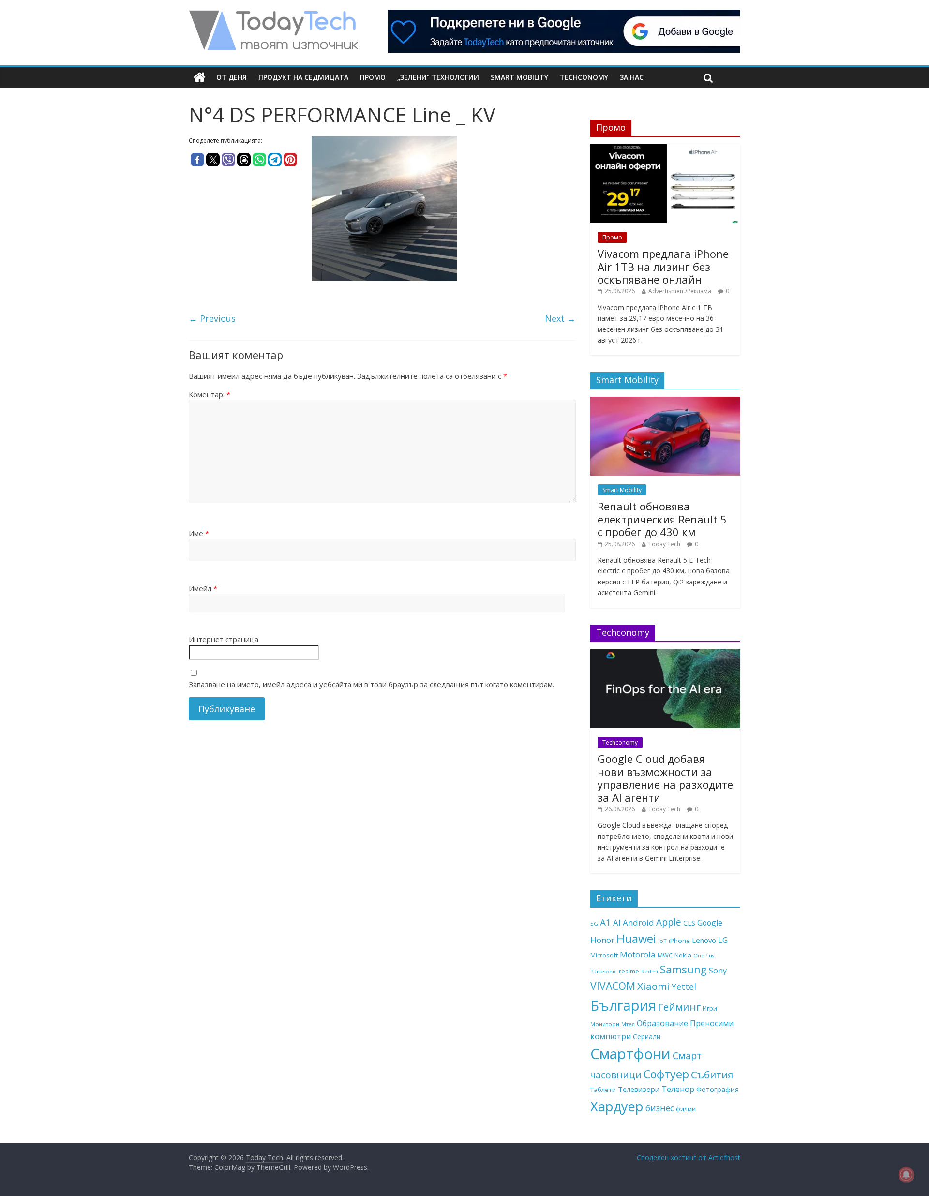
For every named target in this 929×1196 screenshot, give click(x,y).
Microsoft (604, 955)
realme (629, 971)
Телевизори (638, 1089)
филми (686, 1109)
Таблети (603, 1089)
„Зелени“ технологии (438, 77)
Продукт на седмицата (303, 77)
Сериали (646, 1036)
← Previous (212, 318)
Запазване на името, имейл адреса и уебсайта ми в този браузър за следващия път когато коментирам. (371, 684)
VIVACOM (612, 986)
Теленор (677, 1089)
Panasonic (603, 971)
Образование (662, 1023)
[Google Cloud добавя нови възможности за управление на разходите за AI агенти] (665, 654)
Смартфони (630, 1053)
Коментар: (209, 394)
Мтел (628, 1024)
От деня (231, 77)
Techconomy (584, 77)
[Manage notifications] (906, 1174)
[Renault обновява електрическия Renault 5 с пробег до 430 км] (665, 401)
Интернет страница (223, 639)
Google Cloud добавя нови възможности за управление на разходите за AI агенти (665, 777)
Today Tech (664, 544)
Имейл (203, 588)
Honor (602, 939)
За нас (632, 77)
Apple (668, 922)
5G (594, 923)
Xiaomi (653, 986)
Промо (373, 77)
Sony (718, 970)
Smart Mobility (519, 77)
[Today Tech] (273, 15)
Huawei (636, 938)
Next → (560, 318)
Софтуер (666, 1074)
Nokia (682, 955)
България (623, 1005)
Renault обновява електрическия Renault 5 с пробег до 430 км (662, 519)
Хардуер (617, 1106)
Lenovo (704, 940)
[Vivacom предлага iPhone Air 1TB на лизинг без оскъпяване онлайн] (665, 149)
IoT (662, 940)
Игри (710, 1008)
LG (723, 940)
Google (709, 922)
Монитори (604, 1024)
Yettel (684, 986)
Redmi (649, 971)
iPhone (679, 940)
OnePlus (703, 955)
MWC (665, 955)
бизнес (659, 1108)
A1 (605, 922)
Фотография (717, 1089)
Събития (712, 1074)
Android (638, 922)
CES (689, 922)
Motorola (638, 954)
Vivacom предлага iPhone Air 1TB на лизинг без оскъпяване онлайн (663, 266)
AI (617, 922)
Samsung (683, 969)
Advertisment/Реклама (679, 291)
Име (199, 533)
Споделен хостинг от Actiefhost (688, 1157)
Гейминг (679, 1007)
